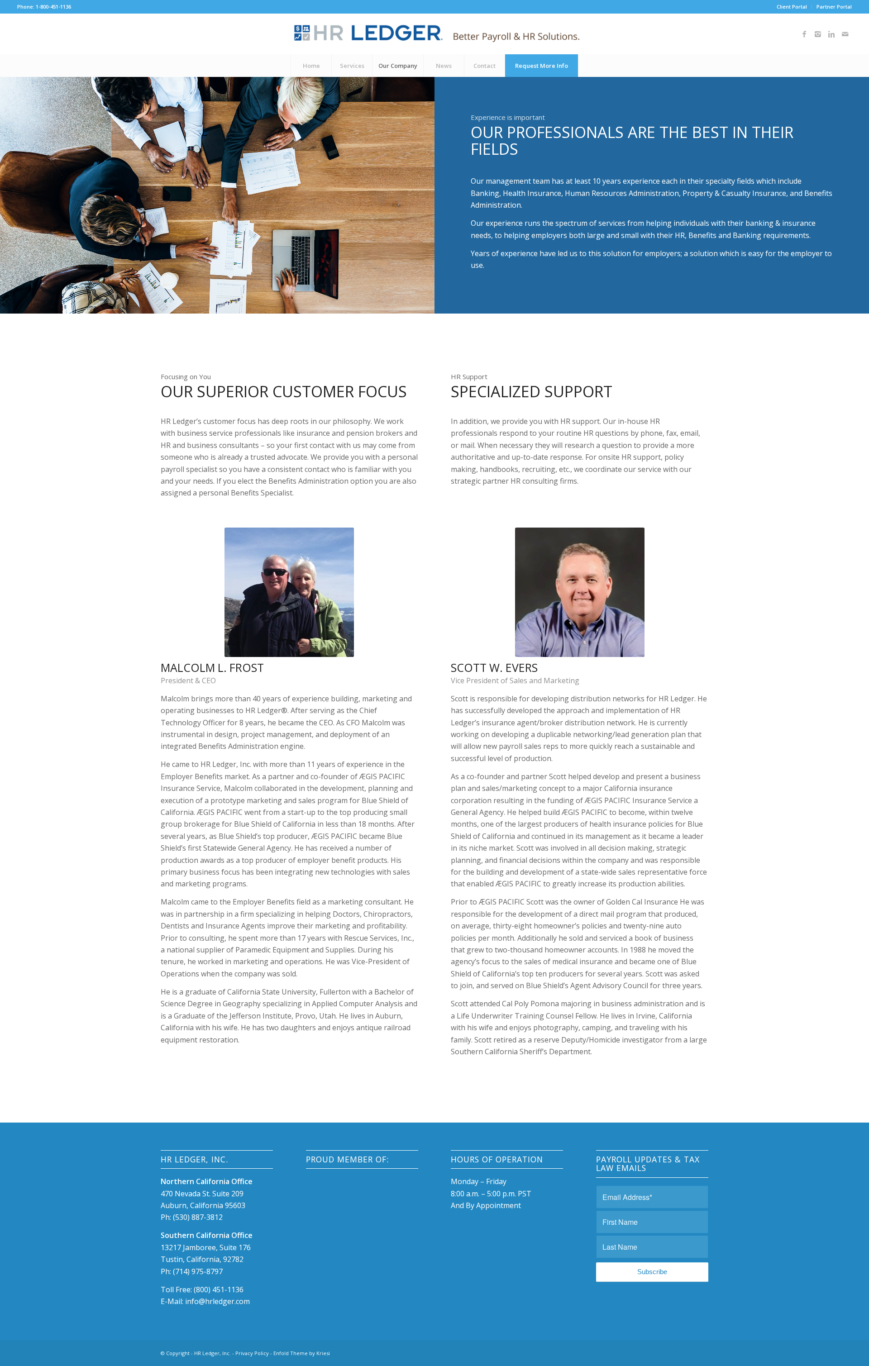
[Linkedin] (831, 34)
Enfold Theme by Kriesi (301, 1353)
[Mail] (845, 34)
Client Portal (792, 6)
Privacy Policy (252, 1353)
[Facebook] (804, 34)
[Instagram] (818, 34)
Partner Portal (834, 6)
